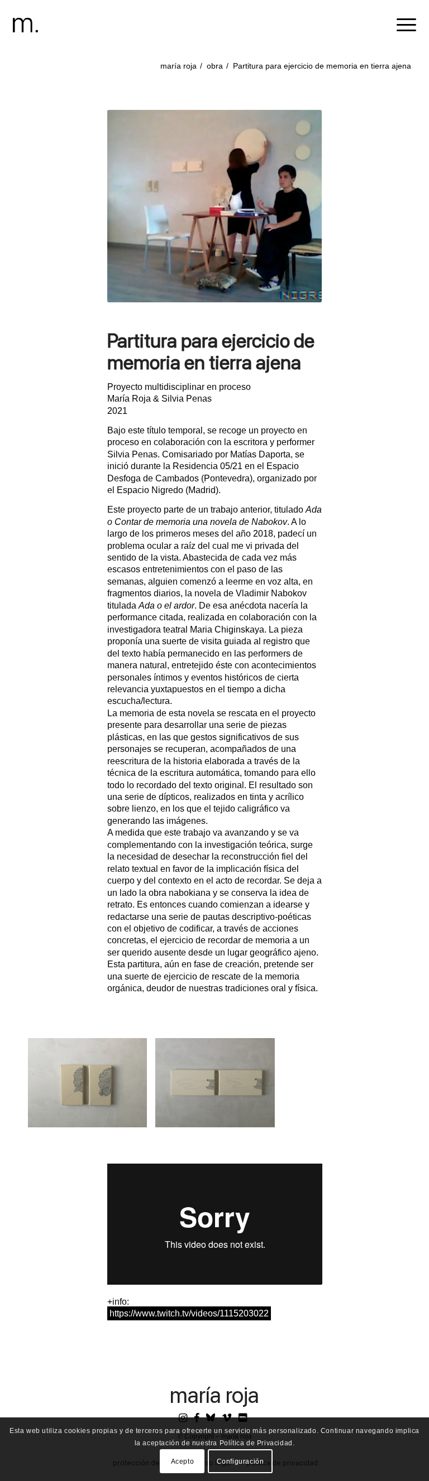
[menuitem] (400, 25)
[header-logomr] (25, 25)
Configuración (240, 1461)
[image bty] (91, 1087)
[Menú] (400, 25)
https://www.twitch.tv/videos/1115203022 (189, 1313)
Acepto (182, 1461)
